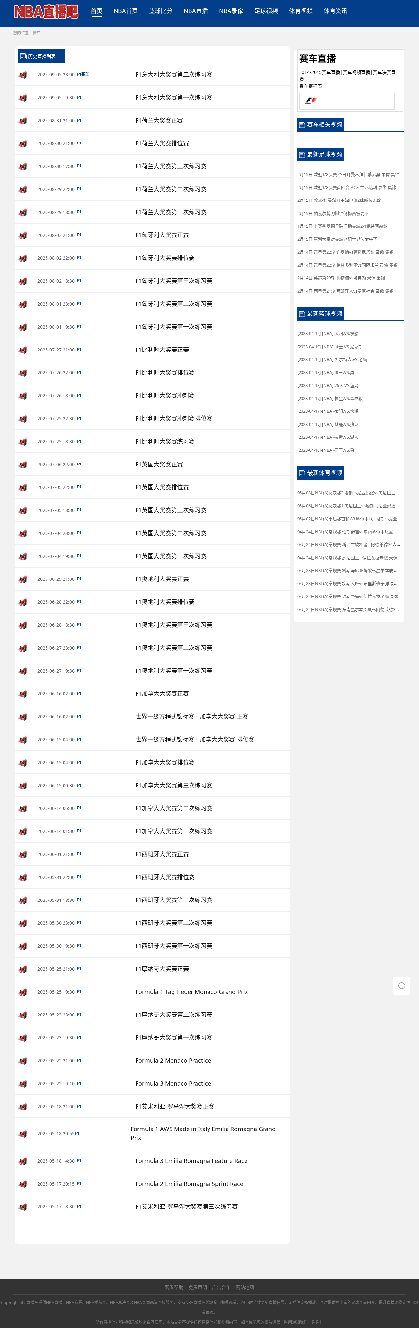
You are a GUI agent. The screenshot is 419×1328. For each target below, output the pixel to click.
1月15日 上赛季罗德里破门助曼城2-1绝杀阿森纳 (342, 226)
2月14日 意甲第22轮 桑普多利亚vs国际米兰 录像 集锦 (347, 265)
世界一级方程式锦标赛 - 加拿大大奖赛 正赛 (192, 716)
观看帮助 (174, 1287)
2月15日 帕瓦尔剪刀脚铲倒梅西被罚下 (333, 213)
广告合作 (221, 1287)
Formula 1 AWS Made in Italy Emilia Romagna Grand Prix (203, 1133)
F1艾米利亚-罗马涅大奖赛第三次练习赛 (187, 1206)
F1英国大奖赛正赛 (159, 464)
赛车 (37, 33)
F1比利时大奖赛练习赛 (165, 441)
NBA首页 (126, 11)
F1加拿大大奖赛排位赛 (165, 762)
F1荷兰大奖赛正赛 (159, 120)
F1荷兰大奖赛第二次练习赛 (171, 189)
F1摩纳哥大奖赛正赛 (162, 969)
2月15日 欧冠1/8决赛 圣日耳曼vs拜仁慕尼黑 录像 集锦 (348, 174)
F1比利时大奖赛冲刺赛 (165, 395)
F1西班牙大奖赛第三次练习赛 (174, 900)
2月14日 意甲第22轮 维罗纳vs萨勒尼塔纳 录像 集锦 (345, 252)
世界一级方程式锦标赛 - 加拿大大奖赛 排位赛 (195, 739)
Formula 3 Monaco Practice (173, 1083)
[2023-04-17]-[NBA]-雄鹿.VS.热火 (327, 424)
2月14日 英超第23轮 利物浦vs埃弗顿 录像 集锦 (341, 278)
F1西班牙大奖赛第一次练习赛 (174, 946)
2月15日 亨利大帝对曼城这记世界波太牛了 (337, 239)
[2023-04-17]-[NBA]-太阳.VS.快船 (327, 411)
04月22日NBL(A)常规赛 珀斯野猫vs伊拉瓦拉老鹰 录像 (347, 596)
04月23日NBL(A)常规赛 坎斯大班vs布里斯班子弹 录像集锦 (352, 583)
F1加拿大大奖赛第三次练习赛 (174, 785)
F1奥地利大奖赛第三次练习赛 (174, 625)
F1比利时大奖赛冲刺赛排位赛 (174, 418)
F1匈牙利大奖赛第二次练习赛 (174, 304)
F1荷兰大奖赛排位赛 (162, 143)
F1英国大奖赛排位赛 (162, 487)
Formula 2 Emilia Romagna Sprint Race (189, 1183)
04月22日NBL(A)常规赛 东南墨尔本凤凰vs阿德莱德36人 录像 (354, 609)
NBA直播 (196, 11)
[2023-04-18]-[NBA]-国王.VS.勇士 (327, 372)
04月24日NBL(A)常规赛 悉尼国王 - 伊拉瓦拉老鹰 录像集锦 (351, 557)
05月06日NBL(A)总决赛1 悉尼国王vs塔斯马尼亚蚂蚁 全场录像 (355, 506)
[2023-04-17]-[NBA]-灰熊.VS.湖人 (327, 437)
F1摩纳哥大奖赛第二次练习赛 (174, 1014)
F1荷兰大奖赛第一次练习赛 (171, 212)
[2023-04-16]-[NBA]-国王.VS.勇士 (327, 450)
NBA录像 (231, 11)
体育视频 (301, 11)
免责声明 (198, 1287)
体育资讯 (335, 11)
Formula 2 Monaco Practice (173, 1060)
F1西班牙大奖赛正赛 (162, 854)
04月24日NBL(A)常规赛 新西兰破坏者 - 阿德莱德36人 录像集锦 (356, 544)
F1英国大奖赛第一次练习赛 (171, 556)
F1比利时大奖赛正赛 (162, 349)
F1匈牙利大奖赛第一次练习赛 (174, 327)
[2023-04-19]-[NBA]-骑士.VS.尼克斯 (330, 347)
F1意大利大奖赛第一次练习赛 (174, 97)
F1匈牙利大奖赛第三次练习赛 (174, 281)
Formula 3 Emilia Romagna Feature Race (191, 1161)
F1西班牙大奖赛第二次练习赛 (174, 923)
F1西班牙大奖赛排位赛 (165, 877)
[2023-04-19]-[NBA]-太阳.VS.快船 (327, 333)
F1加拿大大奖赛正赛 (162, 693)
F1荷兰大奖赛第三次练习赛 (171, 166)
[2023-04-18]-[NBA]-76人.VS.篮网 (328, 385)
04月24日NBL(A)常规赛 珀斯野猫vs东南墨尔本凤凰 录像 (350, 532)
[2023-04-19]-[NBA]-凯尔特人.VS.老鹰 (332, 359)
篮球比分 (161, 11)
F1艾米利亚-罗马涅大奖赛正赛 (175, 1106)
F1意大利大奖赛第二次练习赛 (174, 74)
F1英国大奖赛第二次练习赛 (171, 533)
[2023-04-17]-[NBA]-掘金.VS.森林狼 (330, 398)
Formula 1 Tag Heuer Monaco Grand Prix (192, 992)
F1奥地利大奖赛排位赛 (165, 602)
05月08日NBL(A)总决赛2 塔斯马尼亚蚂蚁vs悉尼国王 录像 (351, 493)
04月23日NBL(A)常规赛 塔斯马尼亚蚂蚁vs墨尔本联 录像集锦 (354, 570)
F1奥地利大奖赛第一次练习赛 (174, 670)
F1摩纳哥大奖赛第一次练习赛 (174, 1037)
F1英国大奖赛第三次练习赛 (171, 510)
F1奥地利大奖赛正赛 (162, 579)
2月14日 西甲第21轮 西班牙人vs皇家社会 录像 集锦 (345, 291)
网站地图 (245, 1287)
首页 (96, 11)
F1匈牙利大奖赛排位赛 (165, 258)
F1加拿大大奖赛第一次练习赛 (174, 831)
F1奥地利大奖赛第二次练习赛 (174, 648)
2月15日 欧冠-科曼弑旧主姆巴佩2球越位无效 (339, 200)
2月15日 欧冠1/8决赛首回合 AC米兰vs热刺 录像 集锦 (346, 187)
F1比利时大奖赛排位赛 (165, 372)
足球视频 (266, 11)
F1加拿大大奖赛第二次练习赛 (174, 808)
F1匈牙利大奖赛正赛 (162, 235)
